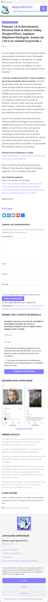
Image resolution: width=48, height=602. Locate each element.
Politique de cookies (10, 599)
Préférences (24, 593)
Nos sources (7, 557)
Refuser (24, 587)
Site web (5, 284)
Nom (4, 264)
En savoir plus (8, 544)
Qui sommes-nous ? (10, 549)
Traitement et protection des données (30, 599)
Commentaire (8, 236)
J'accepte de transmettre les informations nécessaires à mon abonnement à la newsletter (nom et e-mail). (23, 363)
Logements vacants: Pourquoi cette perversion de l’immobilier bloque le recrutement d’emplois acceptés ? (24, 459)
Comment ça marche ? (11, 553)
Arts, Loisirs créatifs (10, 22)
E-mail (5, 274)
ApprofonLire (22, 7)
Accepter (24, 581)
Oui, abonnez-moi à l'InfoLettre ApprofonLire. (22, 295)
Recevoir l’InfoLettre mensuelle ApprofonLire (20, 561)
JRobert (4, 46)
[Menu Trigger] (43, 9)
